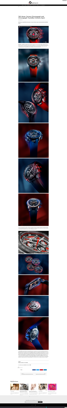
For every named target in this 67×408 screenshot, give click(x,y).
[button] (34, 369)
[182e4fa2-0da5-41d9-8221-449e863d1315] (33, 10)
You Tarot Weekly (12, 391)
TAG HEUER (26, 362)
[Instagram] (66, 0)
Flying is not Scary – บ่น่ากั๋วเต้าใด (51, 391)
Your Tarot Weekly (40, 391)
